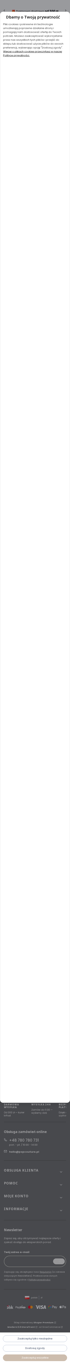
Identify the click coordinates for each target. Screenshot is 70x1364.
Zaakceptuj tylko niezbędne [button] (35, 1338)
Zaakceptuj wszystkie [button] (35, 1358)
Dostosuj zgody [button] (35, 1348)
